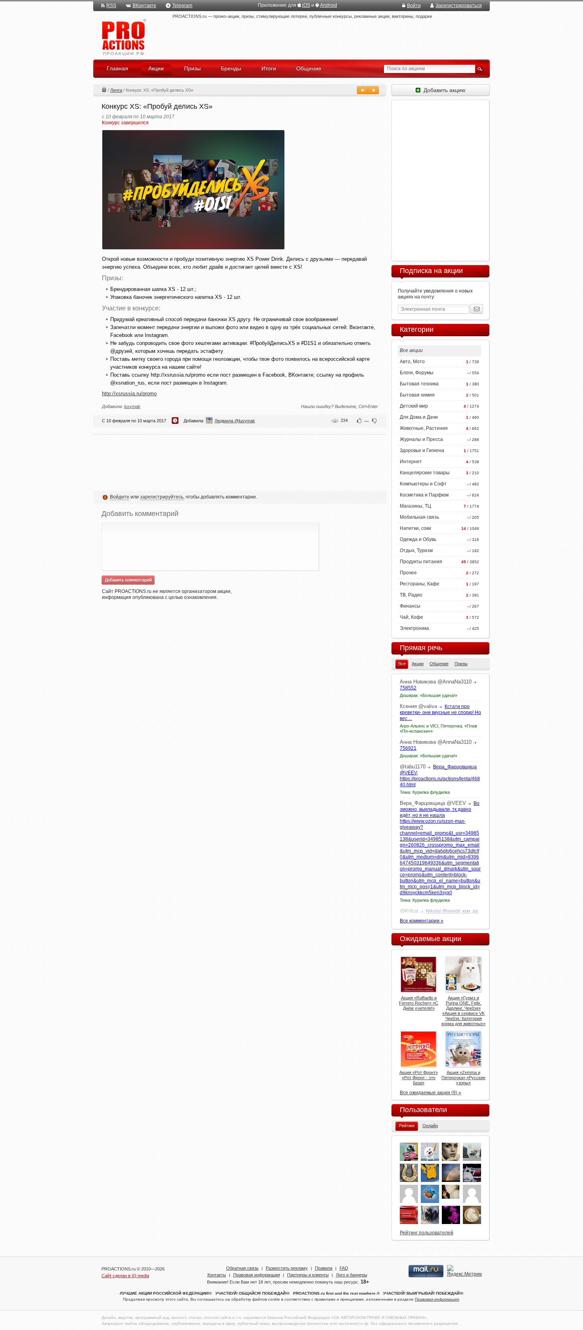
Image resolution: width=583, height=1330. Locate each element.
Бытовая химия (417, 395)
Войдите (119, 497)
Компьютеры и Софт (423, 484)
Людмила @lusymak (235, 420)
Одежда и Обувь (418, 539)
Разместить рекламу (287, 1268)
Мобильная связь (419, 517)
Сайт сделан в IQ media (125, 1275)
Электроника (414, 628)
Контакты (216, 1274)
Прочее (408, 572)
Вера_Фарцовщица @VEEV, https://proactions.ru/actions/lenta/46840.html (440, 775)
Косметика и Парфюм (424, 495)
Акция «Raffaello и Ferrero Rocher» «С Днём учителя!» (418, 1002)
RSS (111, 5)
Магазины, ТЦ (415, 506)
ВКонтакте (144, 5)
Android (328, 5)
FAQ (343, 1268)
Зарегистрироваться (458, 5)
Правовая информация (256, 1274)
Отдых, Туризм (416, 550)
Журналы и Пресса (421, 439)
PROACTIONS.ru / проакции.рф (123, 37)
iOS (306, 5)
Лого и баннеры (351, 1274)
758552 (408, 688)
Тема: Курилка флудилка (425, 792)
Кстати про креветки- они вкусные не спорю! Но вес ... (440, 712)
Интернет (411, 461)
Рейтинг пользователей (426, 1233)
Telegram (182, 5)
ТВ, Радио (411, 595)
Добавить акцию (443, 90)
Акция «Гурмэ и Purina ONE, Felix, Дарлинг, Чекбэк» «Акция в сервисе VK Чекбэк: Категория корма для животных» (463, 1010)
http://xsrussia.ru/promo (129, 393)
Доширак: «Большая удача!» (428, 695)
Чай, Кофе (411, 617)
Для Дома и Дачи (419, 417)
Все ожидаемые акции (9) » (430, 1092)
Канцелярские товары (425, 472)
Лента (116, 90)
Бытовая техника (419, 384)
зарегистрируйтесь (161, 497)
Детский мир (414, 406)
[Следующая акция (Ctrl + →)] (373, 90)
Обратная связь (242, 1268)
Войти (414, 5)
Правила (323, 1268)
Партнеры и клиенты (308, 1274)
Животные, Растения (424, 428)
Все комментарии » (421, 921)
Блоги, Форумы (416, 372)
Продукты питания (421, 561)
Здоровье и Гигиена (422, 450)
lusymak (132, 406)
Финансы (410, 606)
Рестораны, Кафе (419, 584)
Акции (104, 89)
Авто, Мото (412, 361)
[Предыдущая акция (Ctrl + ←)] (362, 90)
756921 (408, 748)
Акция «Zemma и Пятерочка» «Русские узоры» (463, 1077)
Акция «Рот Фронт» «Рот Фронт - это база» (418, 1077)
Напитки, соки (415, 528)
